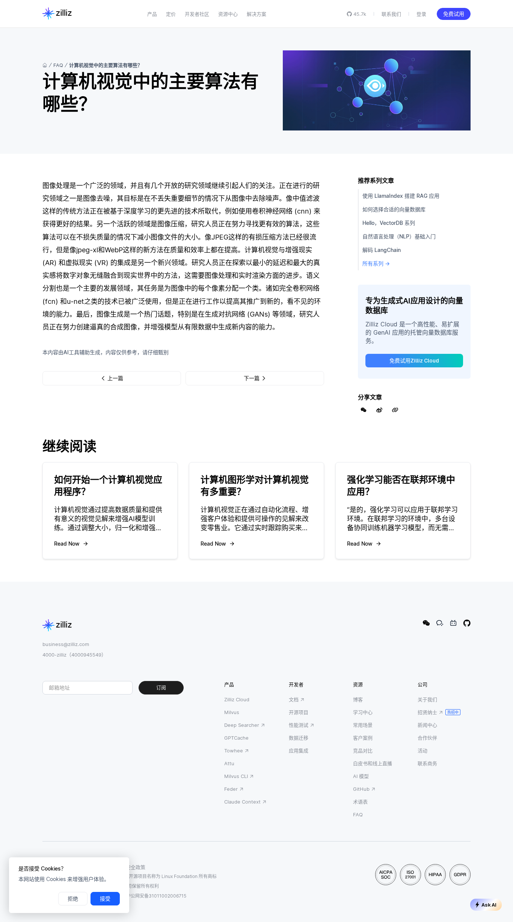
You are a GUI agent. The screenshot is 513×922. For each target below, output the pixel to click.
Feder (231, 789)
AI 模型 (361, 776)
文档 (294, 699)
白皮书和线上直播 (372, 763)
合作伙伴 (427, 738)
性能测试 (298, 725)
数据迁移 (298, 738)
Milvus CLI (236, 776)
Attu (229, 763)
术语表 (360, 802)
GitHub (361, 789)
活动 (422, 751)
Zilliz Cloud (236, 699)
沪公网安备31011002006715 (156, 896)
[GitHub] (467, 623)
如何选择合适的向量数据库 (393, 209)
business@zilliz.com (65, 644)
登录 (421, 14)
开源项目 (298, 712)
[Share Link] (395, 410)
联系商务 (427, 763)
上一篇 (115, 378)
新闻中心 (427, 725)
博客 (358, 699)
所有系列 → (376, 263)
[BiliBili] (453, 623)
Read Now (67, 543)
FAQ (58, 65)
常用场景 (363, 725)
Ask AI (488, 905)
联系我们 (391, 14)
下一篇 (252, 378)
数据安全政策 (130, 867)
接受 (105, 898)
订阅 (161, 687)
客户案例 (363, 738)
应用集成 (298, 751)
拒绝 (73, 898)
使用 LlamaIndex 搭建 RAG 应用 (400, 196)
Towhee (233, 751)
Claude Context (242, 802)
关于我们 (427, 699)
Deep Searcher (241, 725)
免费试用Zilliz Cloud (414, 360)
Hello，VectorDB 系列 (388, 223)
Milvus (231, 712)
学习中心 (363, 712)
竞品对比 (363, 751)
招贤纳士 (427, 712)
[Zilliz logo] (57, 14)
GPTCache (236, 738)
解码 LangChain (381, 250)
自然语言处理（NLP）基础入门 (399, 236)
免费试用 (453, 14)
